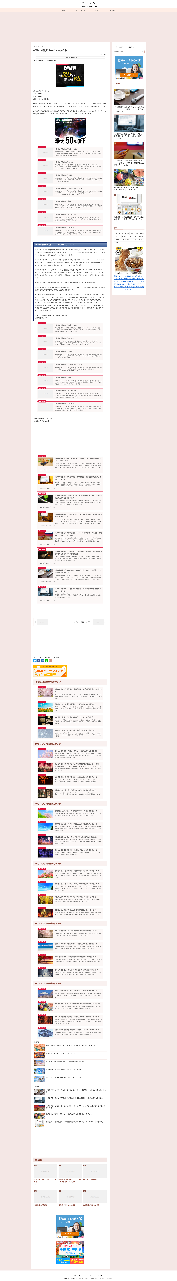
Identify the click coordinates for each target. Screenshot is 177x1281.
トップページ (76, 1275)
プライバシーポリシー (88, 1275)
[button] (50, 660)
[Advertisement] (88, 27)
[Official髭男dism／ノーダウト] (42, 660)
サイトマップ (101, 1275)
